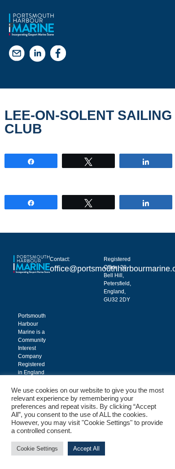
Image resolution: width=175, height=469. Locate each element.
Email (19, 55)
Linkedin (40, 55)
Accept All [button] (86, 448)
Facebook (60, 55)
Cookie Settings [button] (37, 448)
